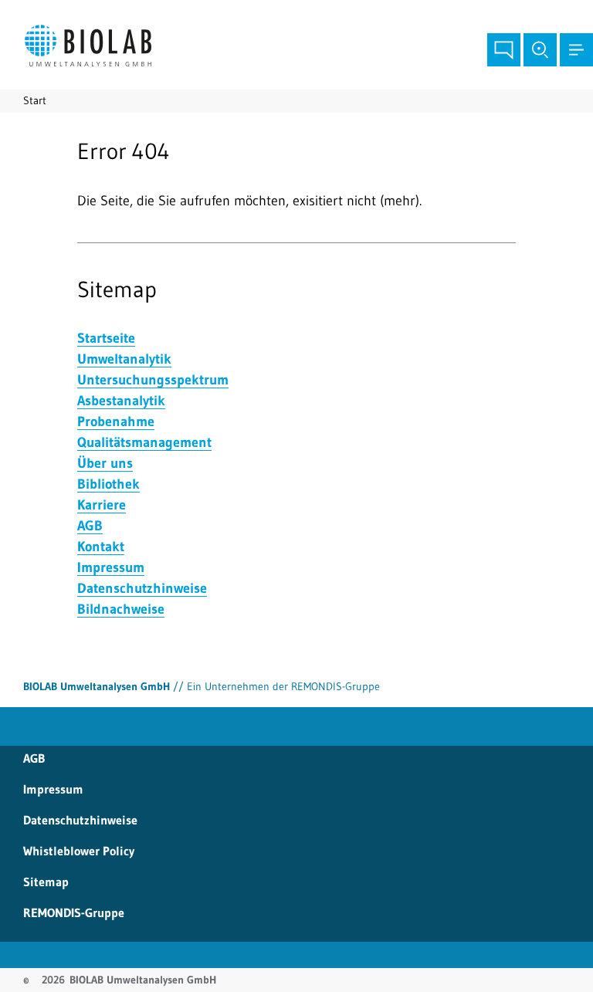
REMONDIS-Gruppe (73, 912)
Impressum (53, 789)
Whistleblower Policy (78, 850)
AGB (34, 758)
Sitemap (46, 881)
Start (34, 100)
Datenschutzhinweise (80, 820)
